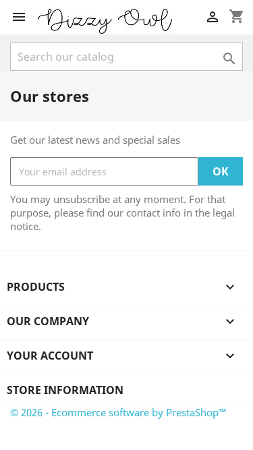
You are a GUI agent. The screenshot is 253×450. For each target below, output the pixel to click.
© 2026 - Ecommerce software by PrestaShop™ (118, 412)
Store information (65, 390)
